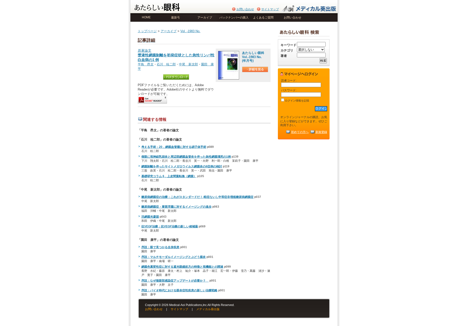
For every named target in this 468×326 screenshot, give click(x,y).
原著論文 (176, 55)
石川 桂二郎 (166, 64)
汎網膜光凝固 (150, 216)
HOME (146, 17)
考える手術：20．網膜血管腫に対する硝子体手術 (173, 147)
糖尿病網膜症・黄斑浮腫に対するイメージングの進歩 (176, 206)
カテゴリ (287, 50)
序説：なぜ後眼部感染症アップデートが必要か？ (175, 280)
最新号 (175, 17)
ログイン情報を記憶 (296, 100)
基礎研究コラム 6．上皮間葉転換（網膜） (168, 176)
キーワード (288, 45)
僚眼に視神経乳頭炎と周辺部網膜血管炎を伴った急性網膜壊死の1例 (186, 156)
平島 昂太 (146, 64)
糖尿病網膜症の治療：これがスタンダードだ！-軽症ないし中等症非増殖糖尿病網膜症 (197, 197)
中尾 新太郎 (188, 64)
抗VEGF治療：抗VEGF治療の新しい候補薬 (169, 226)
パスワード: (288, 90)
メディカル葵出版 (208, 309)
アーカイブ (204, 17)
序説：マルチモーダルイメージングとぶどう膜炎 (173, 257)
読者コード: (288, 80)
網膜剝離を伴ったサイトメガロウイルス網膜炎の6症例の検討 (181, 166)
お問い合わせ (245, 9)
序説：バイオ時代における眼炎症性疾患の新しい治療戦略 (179, 290)
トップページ (147, 31)
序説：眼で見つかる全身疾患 (160, 247)
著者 (284, 56)
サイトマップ (270, 9)
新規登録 (321, 131)
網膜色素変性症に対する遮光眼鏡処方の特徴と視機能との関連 (182, 266)
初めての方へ (300, 131)
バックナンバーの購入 (234, 17)
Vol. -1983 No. (190, 31)
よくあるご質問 (263, 17)
